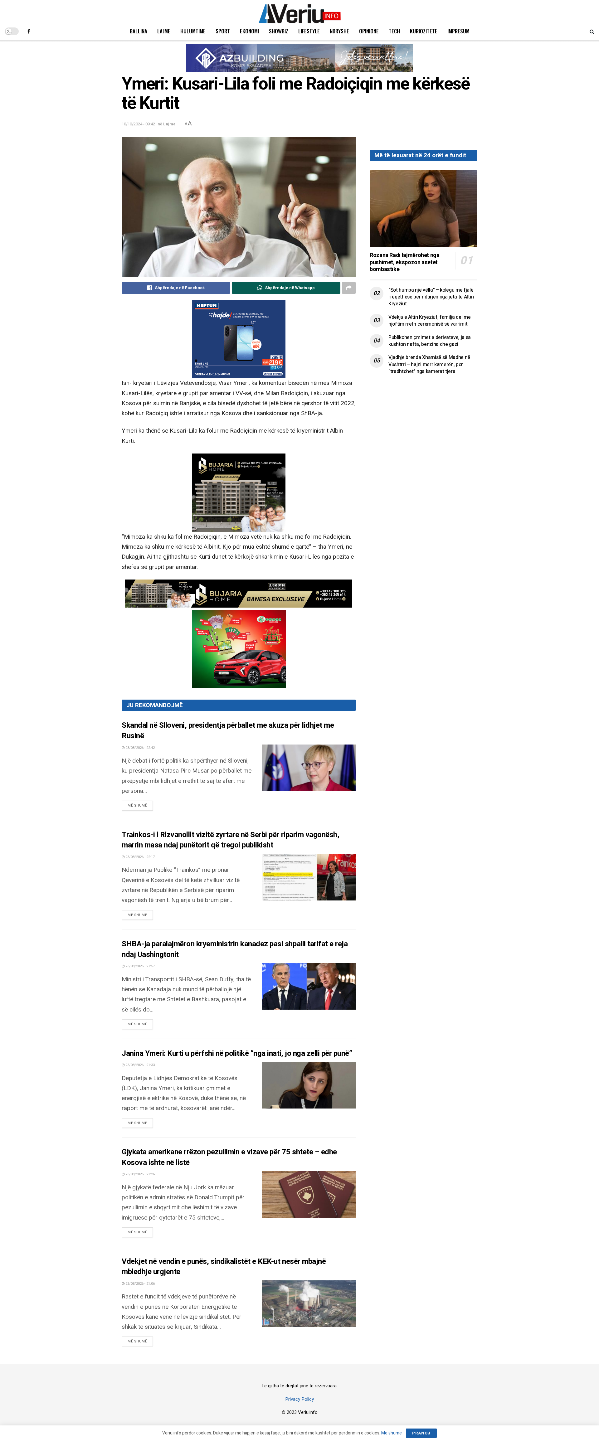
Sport (223, 31)
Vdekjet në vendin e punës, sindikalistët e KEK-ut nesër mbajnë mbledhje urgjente (224, 1267)
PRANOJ (421, 1433)
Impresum (458, 31)
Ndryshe (339, 31)
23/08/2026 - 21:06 (139, 1283)
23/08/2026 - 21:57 (139, 966)
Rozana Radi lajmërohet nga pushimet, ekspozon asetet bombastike (405, 262)
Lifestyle (309, 31)
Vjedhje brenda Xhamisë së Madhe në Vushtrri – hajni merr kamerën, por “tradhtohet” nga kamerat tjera (429, 364)
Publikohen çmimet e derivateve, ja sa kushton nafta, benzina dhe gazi (429, 341)
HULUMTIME (193, 31)
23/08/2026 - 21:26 (139, 1174)
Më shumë (140, 805)
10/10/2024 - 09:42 (138, 124)
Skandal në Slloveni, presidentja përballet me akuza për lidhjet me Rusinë (228, 730)
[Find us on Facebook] (28, 31)
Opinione (369, 31)
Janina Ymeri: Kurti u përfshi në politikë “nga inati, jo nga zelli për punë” (237, 1053)
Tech (394, 31)
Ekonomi (249, 31)
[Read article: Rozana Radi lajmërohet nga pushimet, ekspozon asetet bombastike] (423, 208)
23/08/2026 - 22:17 (139, 857)
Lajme (163, 31)
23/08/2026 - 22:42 (139, 747)
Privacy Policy (299, 1399)
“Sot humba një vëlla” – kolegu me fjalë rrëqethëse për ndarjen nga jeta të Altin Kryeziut (431, 297)
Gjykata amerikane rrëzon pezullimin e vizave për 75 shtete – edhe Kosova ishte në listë (229, 1157)
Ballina (138, 31)
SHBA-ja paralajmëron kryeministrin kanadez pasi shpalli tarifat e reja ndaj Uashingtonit (235, 949)
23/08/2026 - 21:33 (139, 1065)
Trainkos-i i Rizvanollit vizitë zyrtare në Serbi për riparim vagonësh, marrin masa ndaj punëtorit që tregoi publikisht (230, 840)
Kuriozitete (423, 31)
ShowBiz (278, 31)
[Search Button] (592, 31)
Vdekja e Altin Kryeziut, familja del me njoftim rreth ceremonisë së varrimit (429, 320)
